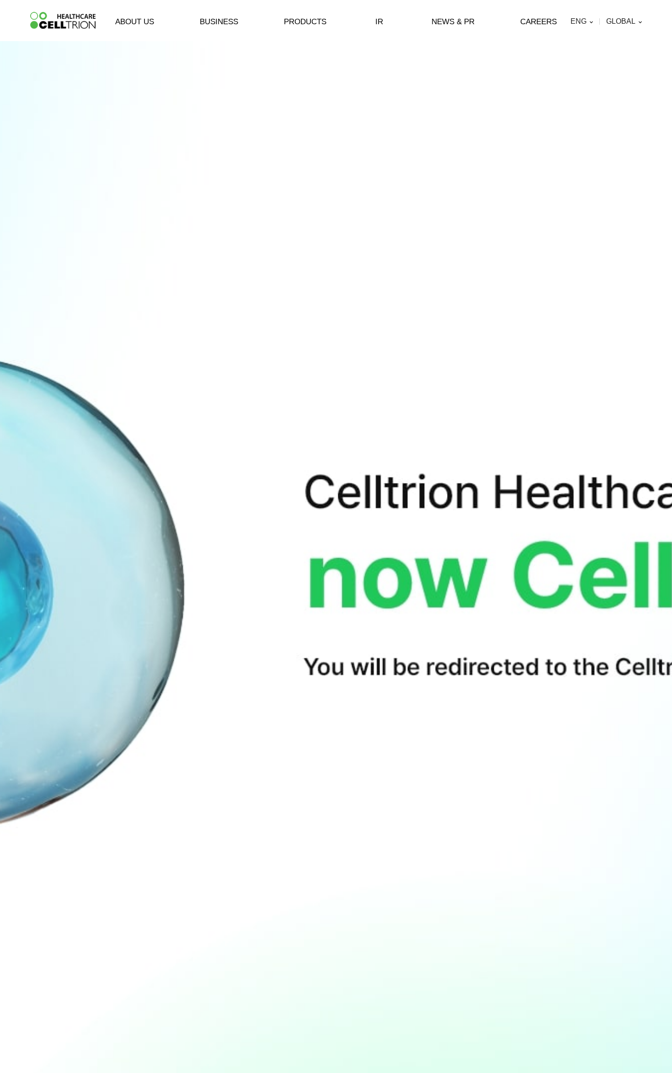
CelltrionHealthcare (63, 20)
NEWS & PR (453, 21)
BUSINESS (219, 21)
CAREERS (538, 21)
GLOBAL (620, 21)
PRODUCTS (305, 21)
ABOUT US (134, 21)
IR (379, 21)
